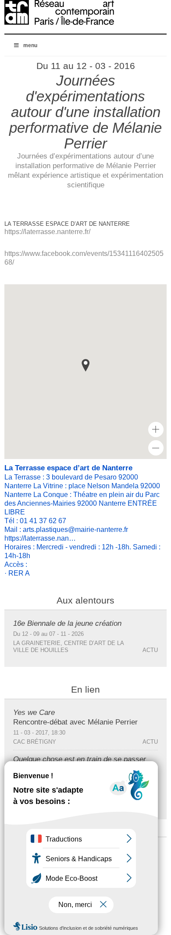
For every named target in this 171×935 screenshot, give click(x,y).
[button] (85, 365)
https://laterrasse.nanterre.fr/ (47, 231)
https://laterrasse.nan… (40, 538)
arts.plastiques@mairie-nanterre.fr (75, 529)
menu (30, 45)
